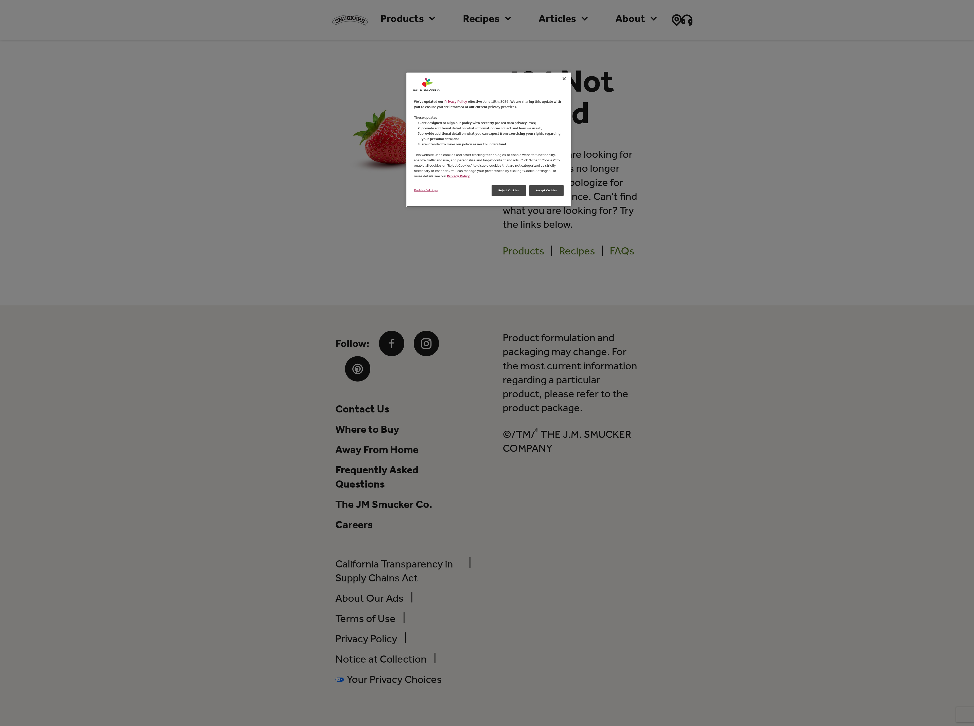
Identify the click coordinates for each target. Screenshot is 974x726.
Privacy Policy (455, 101)
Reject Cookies (508, 190)
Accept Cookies (546, 190)
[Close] (564, 78)
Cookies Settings (426, 190)
